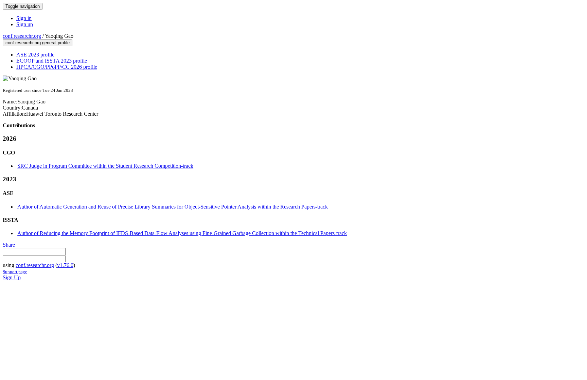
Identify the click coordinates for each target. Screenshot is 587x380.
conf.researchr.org (22, 36)
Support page (15, 271)
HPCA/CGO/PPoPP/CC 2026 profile (56, 67)
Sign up (24, 24)
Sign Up (12, 277)
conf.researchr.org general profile (37, 42)
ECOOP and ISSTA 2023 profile (51, 61)
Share (9, 245)
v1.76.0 (65, 265)
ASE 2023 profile (35, 54)
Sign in (24, 18)
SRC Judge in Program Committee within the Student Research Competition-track (105, 166)
